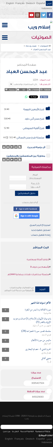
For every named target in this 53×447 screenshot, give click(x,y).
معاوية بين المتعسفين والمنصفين (26, 156)
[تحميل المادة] (8, 147)
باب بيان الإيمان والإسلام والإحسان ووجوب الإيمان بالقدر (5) (32, 320)
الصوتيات (42, 37)
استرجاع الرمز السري (40, 225)
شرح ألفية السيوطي (33, 128)
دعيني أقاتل (46, 358)
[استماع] (12, 147)
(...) (49, 362)
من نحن (6, 431)
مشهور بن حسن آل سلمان (42, 325)
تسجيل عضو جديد (40, 230)
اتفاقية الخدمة (27, 431)
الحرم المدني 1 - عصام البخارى (38, 349)
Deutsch (30, 3)
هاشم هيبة (47, 313)
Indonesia (47, 8)
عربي (49, 3)
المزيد (42, 289)
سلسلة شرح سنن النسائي (30, 137)
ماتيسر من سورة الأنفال (41, 340)
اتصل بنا (15, 431)
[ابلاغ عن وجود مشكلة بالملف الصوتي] (4, 147)
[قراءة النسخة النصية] (20, 147)
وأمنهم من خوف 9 (39, 267)
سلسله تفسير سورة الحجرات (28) (36, 331)
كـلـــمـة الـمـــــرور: (35, 185)
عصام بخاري (46, 353)
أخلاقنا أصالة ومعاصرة (38, 259)
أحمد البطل (47, 344)
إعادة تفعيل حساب (40, 235)
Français (20, 3)
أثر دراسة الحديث (36, 147)
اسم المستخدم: (35, 176)
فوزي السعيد (46, 335)
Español (40, 3)
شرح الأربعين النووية (33, 109)
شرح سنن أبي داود (34, 118)
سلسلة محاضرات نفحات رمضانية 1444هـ (28, 274)
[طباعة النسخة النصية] (16, 147)
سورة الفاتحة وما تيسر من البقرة (38, 310)
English (10, 3)
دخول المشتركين (26, 193)
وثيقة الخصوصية (42, 431)
